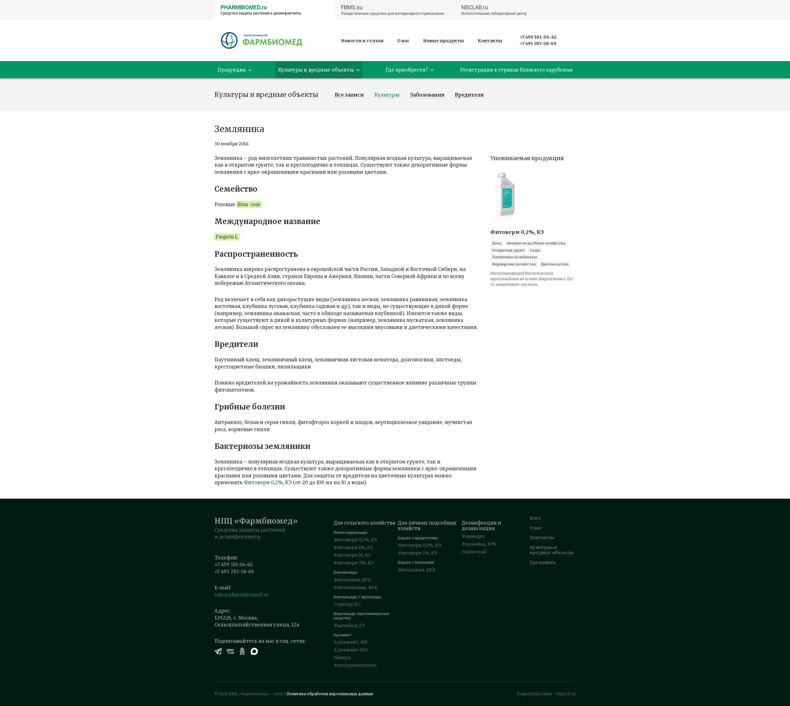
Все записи (349, 95)
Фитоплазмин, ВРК (355, 587)
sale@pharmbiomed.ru (241, 595)
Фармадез (473, 536)
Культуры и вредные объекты (552, 550)
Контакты (490, 41)
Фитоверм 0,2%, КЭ (268, 482)
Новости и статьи (362, 41)
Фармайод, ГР (349, 625)
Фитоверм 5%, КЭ (353, 563)
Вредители (469, 95)
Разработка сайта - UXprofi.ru (546, 693)
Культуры (387, 95)
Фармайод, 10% (479, 544)
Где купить (543, 562)
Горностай (474, 551)
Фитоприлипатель (355, 665)
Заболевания (427, 95)
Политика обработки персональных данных (329, 693)
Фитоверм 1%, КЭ (353, 547)
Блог (535, 518)
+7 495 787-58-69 (538, 43)
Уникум (342, 657)
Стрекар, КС (347, 604)
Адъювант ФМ (351, 650)
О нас (403, 41)
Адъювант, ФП (351, 642)
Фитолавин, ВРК (352, 580)
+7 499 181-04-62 (538, 37)
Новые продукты (443, 41)
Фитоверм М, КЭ (352, 555)
